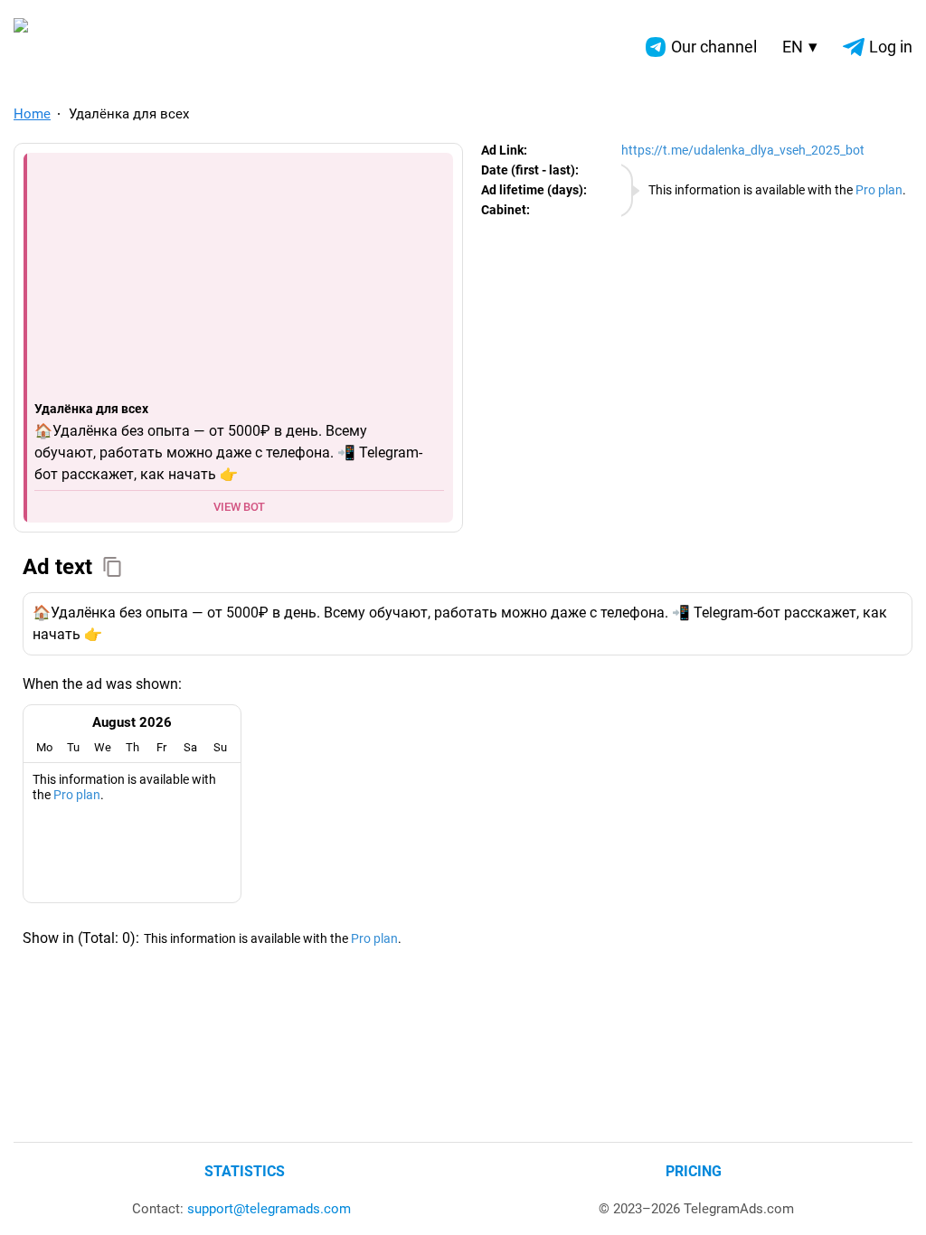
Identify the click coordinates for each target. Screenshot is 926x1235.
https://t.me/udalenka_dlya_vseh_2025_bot (743, 150)
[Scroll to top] (892, 1201)
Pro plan (878, 190)
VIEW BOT (239, 507)
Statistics (244, 1171)
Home (32, 114)
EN (799, 46)
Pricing (694, 1171)
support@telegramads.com (269, 1209)
